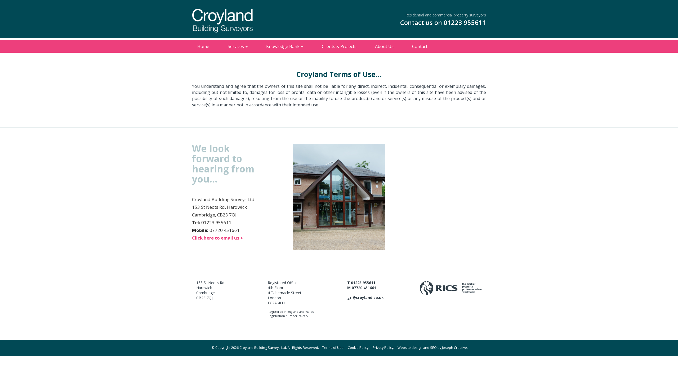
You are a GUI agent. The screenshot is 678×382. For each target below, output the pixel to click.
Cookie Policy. (358, 347)
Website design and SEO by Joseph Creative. (433, 347)
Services (236, 46)
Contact (419, 46)
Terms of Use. (333, 347)
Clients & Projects (339, 46)
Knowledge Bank (283, 46)
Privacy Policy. (383, 347)
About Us (384, 46)
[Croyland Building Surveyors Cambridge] (222, 23)
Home (203, 46)
